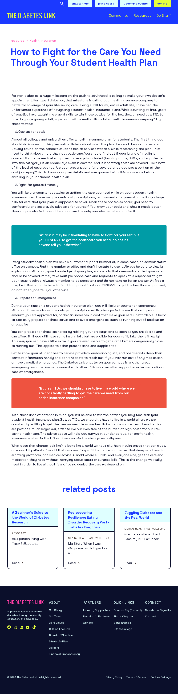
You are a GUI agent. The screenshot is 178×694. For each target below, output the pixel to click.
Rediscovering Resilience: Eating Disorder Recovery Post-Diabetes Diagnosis (88, 519)
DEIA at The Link (59, 629)
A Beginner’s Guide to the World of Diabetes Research (30, 517)
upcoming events (136, 3)
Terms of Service (136, 677)
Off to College (123, 629)
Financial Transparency (64, 654)
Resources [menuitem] (142, 15)
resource (17, 41)
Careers (54, 648)
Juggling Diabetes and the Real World (143, 515)
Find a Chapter (123, 616)
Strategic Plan (58, 641)
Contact (150, 616)
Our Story (55, 610)
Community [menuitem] (118, 15)
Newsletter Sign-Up (158, 610)
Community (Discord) (128, 610)
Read (16, 563)
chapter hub (80, 3)
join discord (106, 3)
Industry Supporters (96, 610)
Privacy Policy (114, 677)
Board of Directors (61, 635)
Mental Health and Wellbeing (88, 538)
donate (162, 3)
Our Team (55, 616)
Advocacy (19, 533)
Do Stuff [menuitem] (163, 15)
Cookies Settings (161, 677)
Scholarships (122, 623)
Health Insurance (43, 41)
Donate (88, 623)
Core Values (56, 623)
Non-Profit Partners (96, 616)
